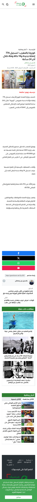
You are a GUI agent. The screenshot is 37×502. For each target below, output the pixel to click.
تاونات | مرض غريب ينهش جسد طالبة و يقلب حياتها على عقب (19, 300)
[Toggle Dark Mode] (7, 4)
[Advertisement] (18, 28)
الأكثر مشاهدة (28, 399)
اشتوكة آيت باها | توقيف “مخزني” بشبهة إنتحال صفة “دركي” (12, 439)
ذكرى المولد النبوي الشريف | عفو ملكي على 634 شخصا (12, 422)
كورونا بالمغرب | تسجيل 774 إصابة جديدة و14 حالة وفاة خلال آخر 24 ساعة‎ (19, 56)
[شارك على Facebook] (18, 253)
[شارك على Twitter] (18, 258)
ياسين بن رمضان (29, 63)
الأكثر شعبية (16, 399)
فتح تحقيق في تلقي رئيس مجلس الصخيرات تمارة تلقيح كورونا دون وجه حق (18, 291)
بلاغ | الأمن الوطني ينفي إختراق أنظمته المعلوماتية (12, 405)
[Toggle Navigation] (34, 4)
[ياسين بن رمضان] (31, 282)
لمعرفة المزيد (17, 492)
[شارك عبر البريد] (18, 268)
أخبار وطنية (22, 49)
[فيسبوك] (4, 281)
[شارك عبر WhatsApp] (18, 263)
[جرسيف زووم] (18, 478)
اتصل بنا (9, 465)
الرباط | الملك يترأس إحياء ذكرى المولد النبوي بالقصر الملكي (12, 431)
